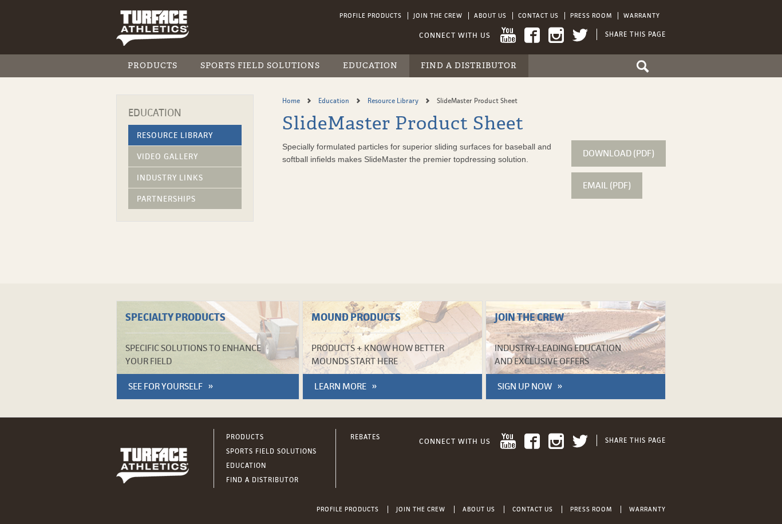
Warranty (641, 15)
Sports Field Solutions (260, 65)
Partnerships (166, 199)
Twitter (580, 35)
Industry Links (170, 177)
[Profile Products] (152, 27)
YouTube (508, 35)
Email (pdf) (607, 185)
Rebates (365, 437)
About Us (490, 15)
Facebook (532, 35)
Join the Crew (438, 15)
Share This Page (635, 34)
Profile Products (370, 15)
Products (152, 65)
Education (370, 65)
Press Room (591, 15)
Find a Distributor (469, 65)
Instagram (556, 35)
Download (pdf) (618, 153)
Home (292, 100)
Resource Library (175, 135)
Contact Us (538, 15)
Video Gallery (167, 156)
